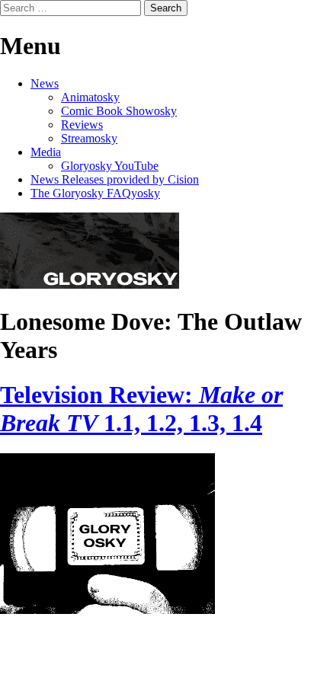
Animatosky (90, 97)
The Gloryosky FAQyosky (95, 193)
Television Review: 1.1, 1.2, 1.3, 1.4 (141, 408)
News (44, 83)
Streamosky (89, 138)
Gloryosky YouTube (110, 165)
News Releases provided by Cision (114, 179)
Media (45, 151)
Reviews (82, 124)
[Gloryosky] (89, 284)
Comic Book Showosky (119, 110)
